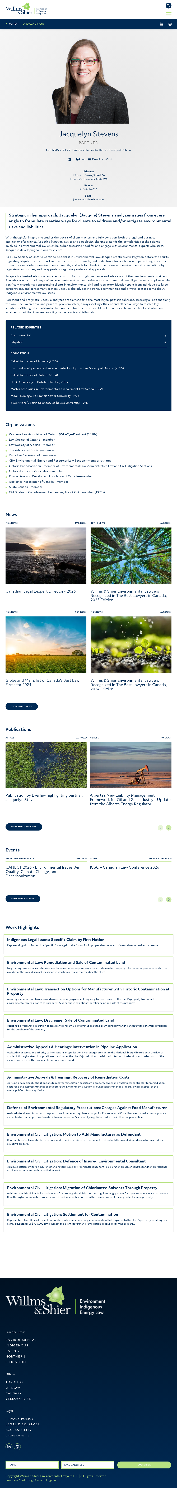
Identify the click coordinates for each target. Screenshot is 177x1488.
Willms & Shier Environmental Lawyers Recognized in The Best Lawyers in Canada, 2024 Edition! (129, 685)
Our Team (14, 24)
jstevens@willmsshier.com (88, 200)
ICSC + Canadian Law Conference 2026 (124, 867)
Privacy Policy (20, 1419)
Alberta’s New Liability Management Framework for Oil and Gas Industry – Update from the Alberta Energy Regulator (130, 800)
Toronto (14, 1382)
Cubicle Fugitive (46, 1480)
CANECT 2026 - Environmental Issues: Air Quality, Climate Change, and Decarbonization (43, 872)
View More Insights (24, 827)
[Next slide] (168, 828)
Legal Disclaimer (23, 1424)
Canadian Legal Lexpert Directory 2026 (41, 591)
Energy (13, 1351)
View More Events (23, 899)
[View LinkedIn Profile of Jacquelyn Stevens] (69, 161)
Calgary (14, 1393)
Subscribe (144, 1465)
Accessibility (19, 1430)
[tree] (89, 340)
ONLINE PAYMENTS (18, 1436)
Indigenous (17, 1345)
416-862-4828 (88, 189)
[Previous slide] (160, 828)
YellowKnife (18, 1399)
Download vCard (102, 159)
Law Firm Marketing (19, 1480)
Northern (15, 1356)
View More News (21, 706)
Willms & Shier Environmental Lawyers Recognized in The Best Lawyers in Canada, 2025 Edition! (129, 596)
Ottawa (13, 1388)
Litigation (17, 342)
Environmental (21, 335)
